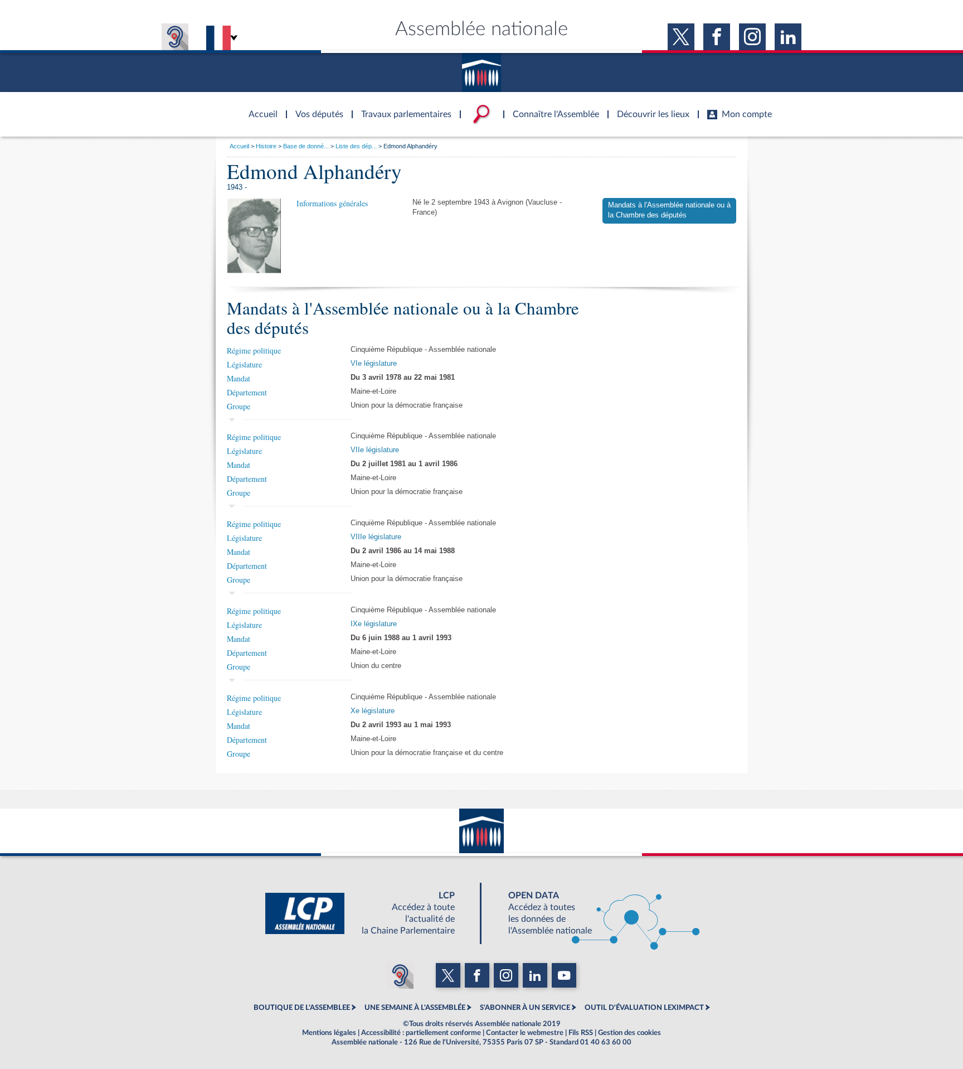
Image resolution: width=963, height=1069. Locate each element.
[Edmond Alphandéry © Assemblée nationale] (254, 236)
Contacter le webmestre (524, 1032)
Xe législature (373, 711)
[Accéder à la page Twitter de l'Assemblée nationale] (681, 36)
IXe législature (374, 624)
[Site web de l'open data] (594, 913)
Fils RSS (580, 1032)
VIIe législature (375, 450)
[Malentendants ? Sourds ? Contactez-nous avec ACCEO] (175, 36)
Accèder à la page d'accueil (259, 108)
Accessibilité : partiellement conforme (421, 1032)
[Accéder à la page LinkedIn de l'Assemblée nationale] (788, 36)
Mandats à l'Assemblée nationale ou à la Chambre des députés (669, 210)
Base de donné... (306, 146)
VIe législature (374, 363)
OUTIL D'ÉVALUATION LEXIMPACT (644, 1007)
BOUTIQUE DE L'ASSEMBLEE (302, 1007)
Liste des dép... (356, 146)
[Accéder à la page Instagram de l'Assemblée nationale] (752, 36)
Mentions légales (329, 1032)
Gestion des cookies (629, 1032)
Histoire (266, 146)
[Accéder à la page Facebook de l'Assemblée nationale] (716, 36)
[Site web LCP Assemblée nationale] (369, 913)
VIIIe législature (376, 537)
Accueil (239, 146)
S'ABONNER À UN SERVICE (525, 1007)
